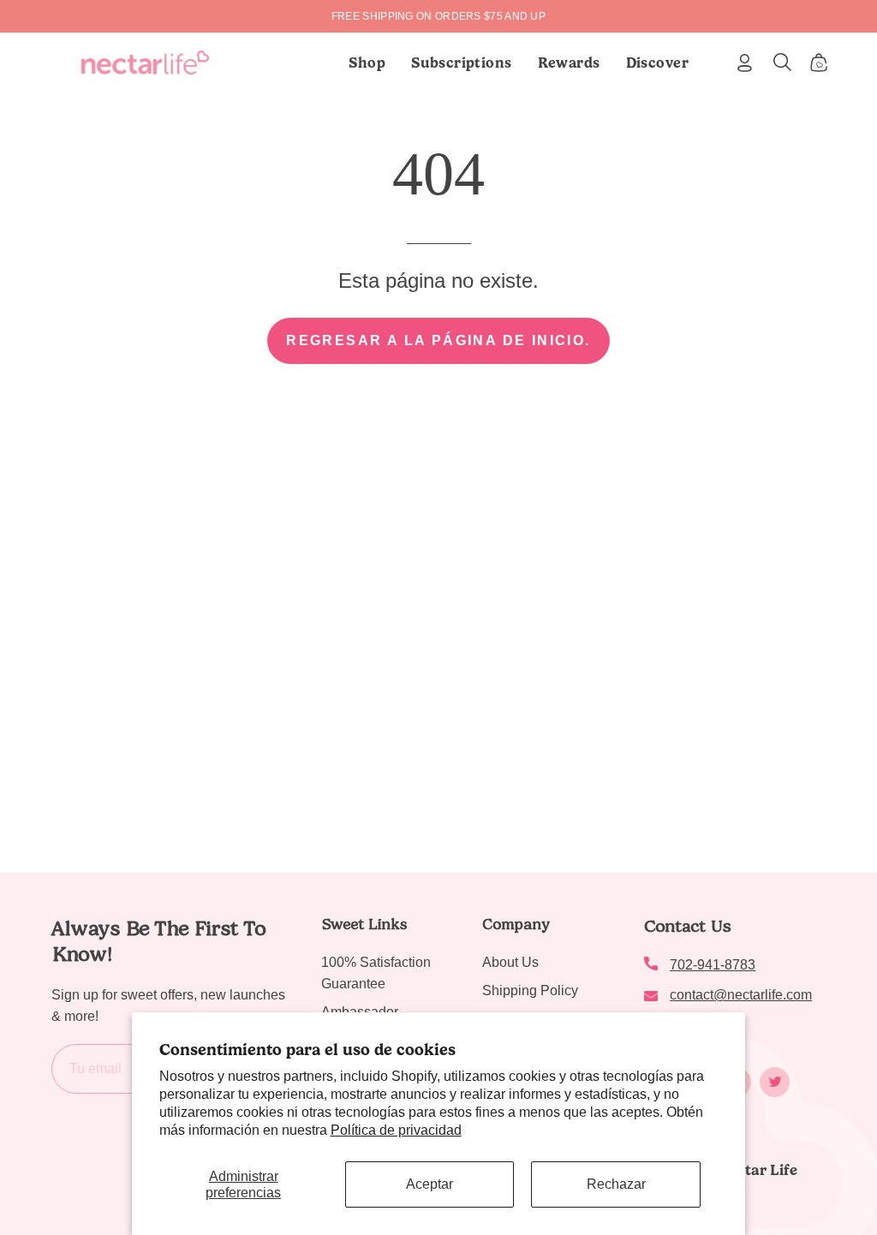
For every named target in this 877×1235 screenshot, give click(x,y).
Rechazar (616, 1184)
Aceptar (429, 1184)
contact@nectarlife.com (741, 994)
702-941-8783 (712, 965)
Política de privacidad (396, 1130)
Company (516, 924)
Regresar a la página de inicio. (438, 340)
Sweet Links (364, 924)
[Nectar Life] (145, 62)
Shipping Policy (530, 990)
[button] (461, 62)
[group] (438, 16)
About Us (510, 962)
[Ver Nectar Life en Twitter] (775, 1082)
